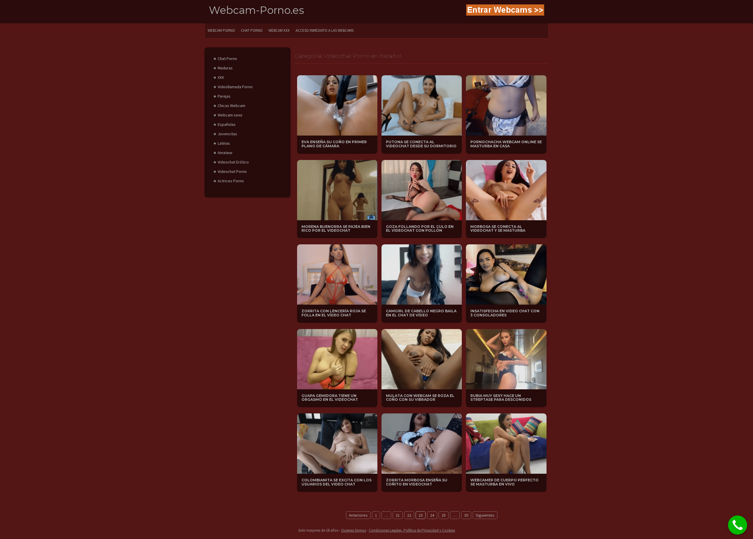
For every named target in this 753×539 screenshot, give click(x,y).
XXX (221, 77)
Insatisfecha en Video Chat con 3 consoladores (504, 313)
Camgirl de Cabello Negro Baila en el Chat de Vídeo (421, 313)
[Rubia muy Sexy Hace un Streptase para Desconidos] (506, 358)
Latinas (224, 143)
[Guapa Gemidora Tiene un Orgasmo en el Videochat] (337, 358)
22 (409, 515)
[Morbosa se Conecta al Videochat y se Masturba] (506, 189)
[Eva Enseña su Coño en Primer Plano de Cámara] (337, 105)
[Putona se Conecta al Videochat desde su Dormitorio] (422, 105)
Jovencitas (227, 133)
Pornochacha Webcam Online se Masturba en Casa (506, 144)
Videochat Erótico (233, 162)
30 (466, 515)
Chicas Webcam (231, 105)
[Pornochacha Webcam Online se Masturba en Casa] (506, 105)
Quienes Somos (353, 530)
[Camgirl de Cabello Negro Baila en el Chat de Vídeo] (422, 274)
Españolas (227, 124)
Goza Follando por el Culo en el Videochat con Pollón (420, 228)
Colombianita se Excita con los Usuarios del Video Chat (336, 482)
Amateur (225, 152)
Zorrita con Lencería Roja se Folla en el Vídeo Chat (333, 313)
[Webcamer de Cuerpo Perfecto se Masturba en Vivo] (506, 443)
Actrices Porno (231, 180)
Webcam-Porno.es (256, 10)
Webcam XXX (279, 30)
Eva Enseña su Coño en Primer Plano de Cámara (334, 144)
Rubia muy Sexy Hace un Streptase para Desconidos (500, 397)
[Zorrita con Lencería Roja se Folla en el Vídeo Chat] (337, 274)
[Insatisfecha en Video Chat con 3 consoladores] (506, 274)
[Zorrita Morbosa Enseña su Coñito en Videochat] (422, 443)
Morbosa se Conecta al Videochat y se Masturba (497, 228)
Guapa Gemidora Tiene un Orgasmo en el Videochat (329, 397)
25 (444, 515)
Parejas (224, 96)
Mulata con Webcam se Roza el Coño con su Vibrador (420, 397)
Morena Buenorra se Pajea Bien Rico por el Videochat (335, 228)
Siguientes (485, 515)
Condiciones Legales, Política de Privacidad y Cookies (412, 530)
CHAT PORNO (252, 30)
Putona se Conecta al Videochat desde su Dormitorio (421, 144)
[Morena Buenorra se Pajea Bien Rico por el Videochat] (337, 189)
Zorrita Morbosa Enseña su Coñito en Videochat (416, 482)
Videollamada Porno (235, 86)
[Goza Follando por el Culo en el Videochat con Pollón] (422, 189)
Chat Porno (227, 58)
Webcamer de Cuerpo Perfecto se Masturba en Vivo (504, 482)
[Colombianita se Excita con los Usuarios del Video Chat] (337, 443)
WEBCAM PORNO (221, 30)
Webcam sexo (230, 115)
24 (432, 515)
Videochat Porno (232, 171)
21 (398, 515)
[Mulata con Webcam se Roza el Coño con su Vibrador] (422, 358)
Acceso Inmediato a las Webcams (325, 30)
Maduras (225, 68)
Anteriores (358, 515)
